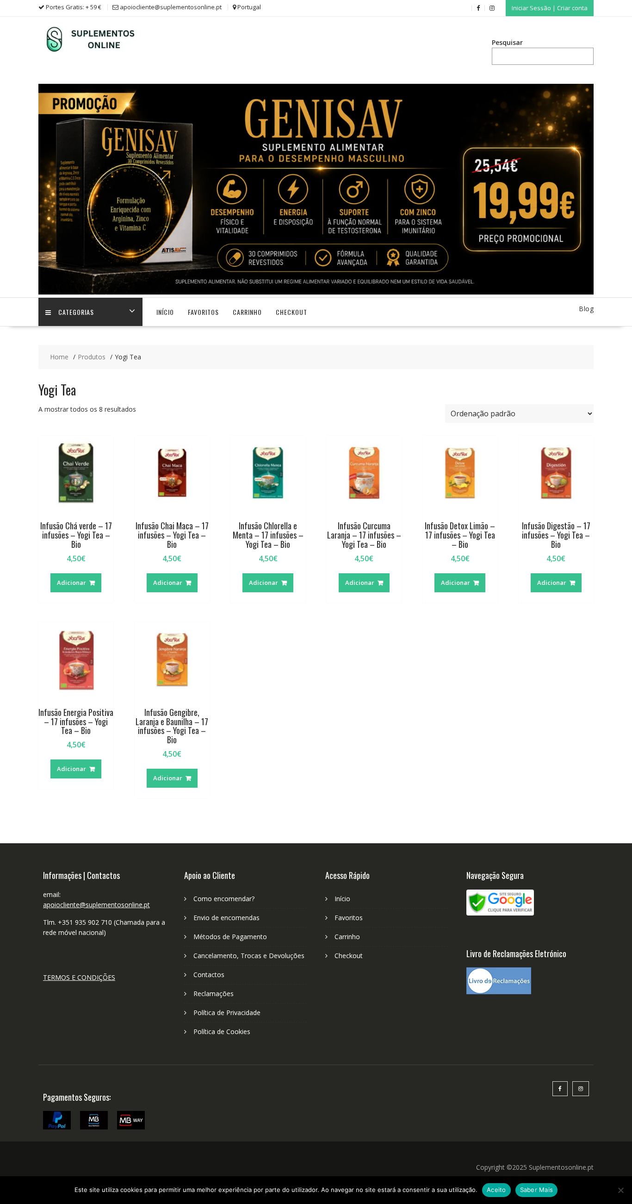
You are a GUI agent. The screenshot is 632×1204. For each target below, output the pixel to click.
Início (165, 312)
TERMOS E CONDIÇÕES (79, 977)
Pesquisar (507, 42)
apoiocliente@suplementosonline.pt (96, 904)
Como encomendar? (223, 898)
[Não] (620, 1190)
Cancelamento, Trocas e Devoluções (248, 955)
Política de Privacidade (226, 1012)
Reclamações (213, 993)
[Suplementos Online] (316, 292)
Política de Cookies (221, 1031)
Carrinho (247, 312)
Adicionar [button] (71, 582)
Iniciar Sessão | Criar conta (550, 8)
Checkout (291, 312)
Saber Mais (536, 1189)
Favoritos (203, 312)
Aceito (496, 1189)
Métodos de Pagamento (230, 936)
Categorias (76, 312)
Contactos (208, 974)
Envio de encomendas (226, 917)
